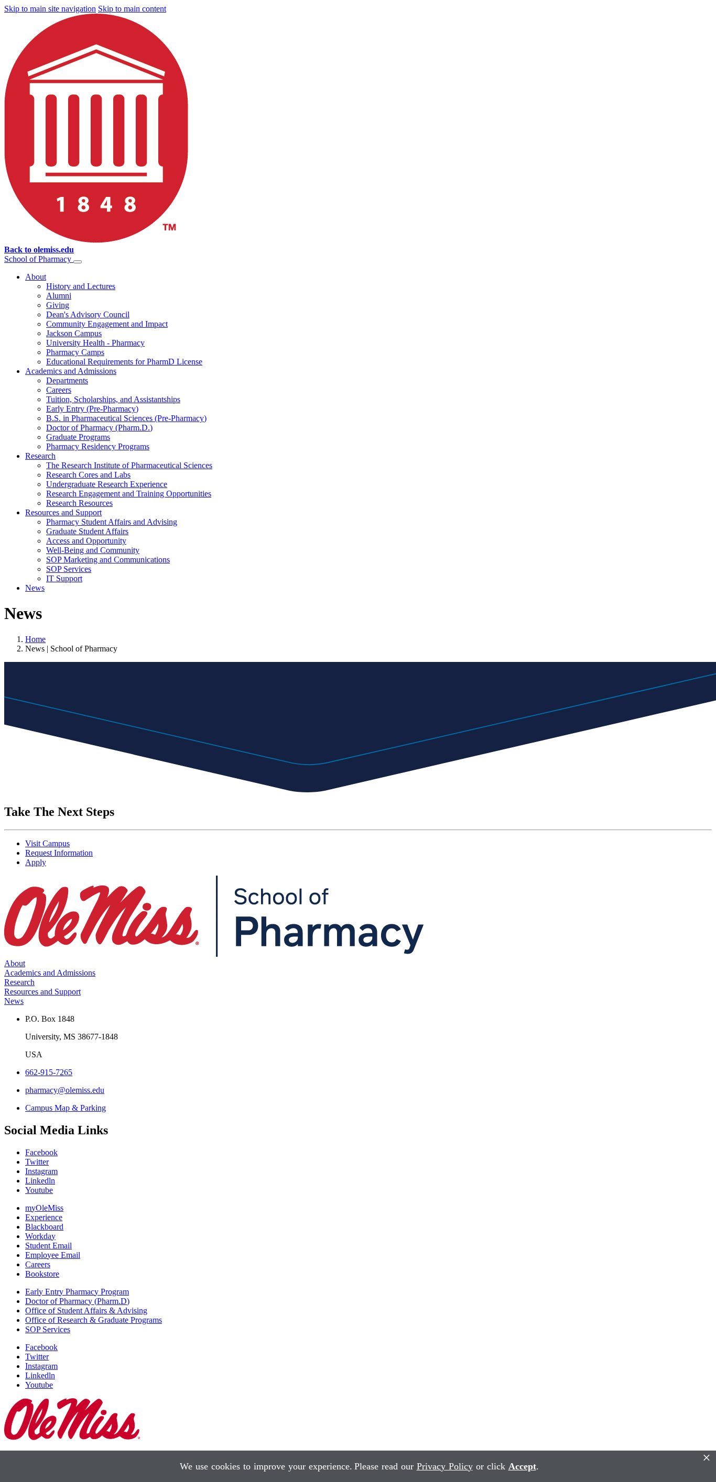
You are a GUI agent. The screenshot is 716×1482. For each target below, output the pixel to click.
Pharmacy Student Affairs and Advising (111, 521)
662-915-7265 (48, 1072)
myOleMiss (44, 1207)
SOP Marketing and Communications (108, 559)
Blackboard (44, 1226)
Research (40, 455)
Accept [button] (522, 1466)
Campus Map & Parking (65, 1107)
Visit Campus (47, 843)
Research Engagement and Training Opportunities (128, 493)
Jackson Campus (74, 333)
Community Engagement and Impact (107, 323)
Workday (40, 1236)
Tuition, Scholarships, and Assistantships (113, 399)
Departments (67, 380)
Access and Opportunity (86, 540)
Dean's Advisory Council (87, 314)
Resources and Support (63, 512)
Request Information (59, 852)
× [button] (706, 1458)
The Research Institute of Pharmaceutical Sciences (129, 465)
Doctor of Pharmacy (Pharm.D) (77, 1301)
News (35, 587)
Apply (35, 862)
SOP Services (68, 569)
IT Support (64, 578)
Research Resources (79, 503)
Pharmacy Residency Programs (97, 446)
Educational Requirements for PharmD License (124, 361)
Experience (43, 1217)
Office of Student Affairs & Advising (86, 1310)
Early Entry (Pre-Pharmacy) (92, 408)
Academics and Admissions (70, 371)
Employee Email (52, 1255)
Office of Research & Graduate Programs (93, 1319)
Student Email (48, 1245)
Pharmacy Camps (75, 352)
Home (35, 639)
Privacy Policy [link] (445, 1466)
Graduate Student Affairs (87, 531)
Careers (58, 389)
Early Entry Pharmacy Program (77, 1291)
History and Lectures (80, 286)
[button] (77, 261)
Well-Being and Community (92, 550)
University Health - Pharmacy (95, 342)
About (35, 276)
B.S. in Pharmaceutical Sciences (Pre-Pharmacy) (126, 418)
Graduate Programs (78, 437)
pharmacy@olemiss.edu (64, 1090)
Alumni (58, 295)
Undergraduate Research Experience (106, 484)
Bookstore (42, 1273)
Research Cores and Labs (88, 474)
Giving (57, 305)
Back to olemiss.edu (39, 249)
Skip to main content (132, 8)
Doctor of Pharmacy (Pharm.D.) (99, 427)
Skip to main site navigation (50, 8)
